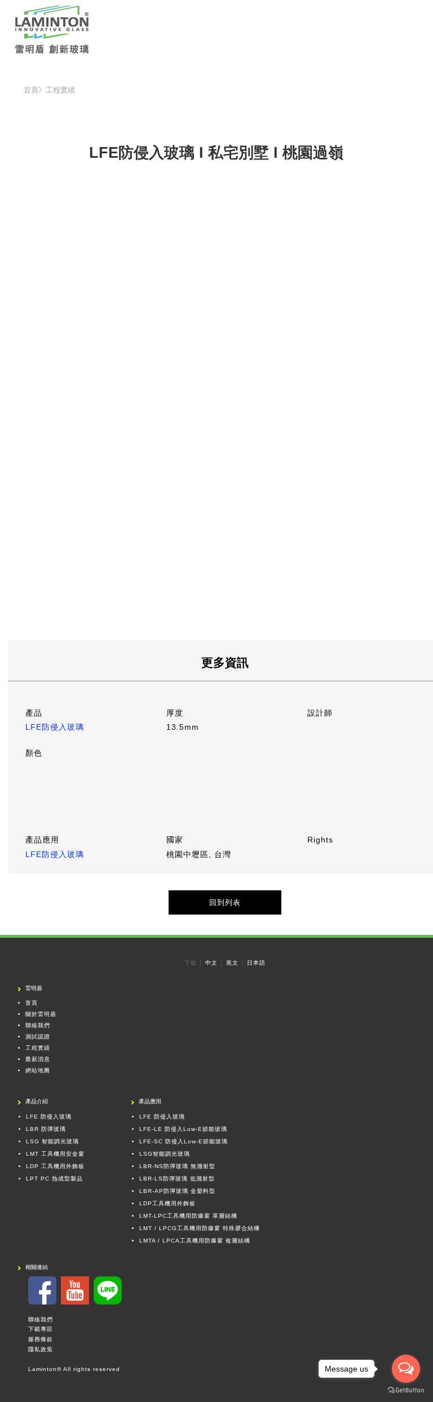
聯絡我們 (37, 1025)
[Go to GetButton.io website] (406, 1390)
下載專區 (40, 1329)
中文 (211, 963)
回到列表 (225, 902)
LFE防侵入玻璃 (54, 726)
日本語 (256, 963)
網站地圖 (37, 1070)
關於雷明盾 (40, 1014)
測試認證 (37, 1036)
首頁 (31, 1003)
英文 (232, 963)
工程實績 (37, 1048)
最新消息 (37, 1059)
